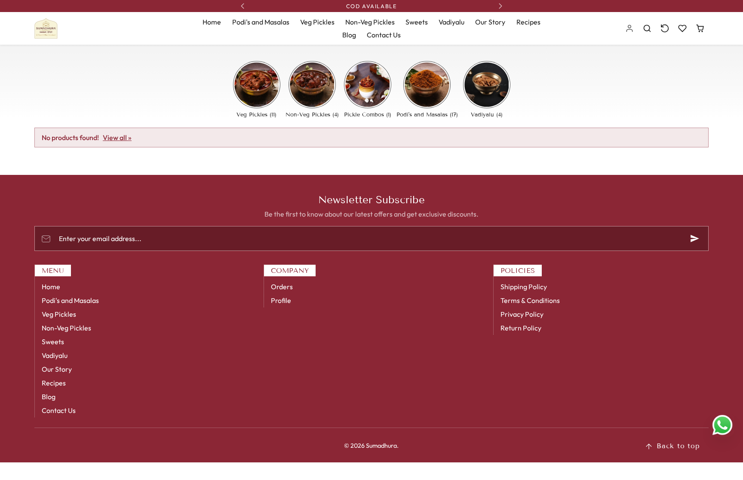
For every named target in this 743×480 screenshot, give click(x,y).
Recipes (528, 22)
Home (212, 22)
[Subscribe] (695, 238)
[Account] (630, 28)
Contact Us (384, 35)
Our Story (490, 22)
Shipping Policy (523, 286)
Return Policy (520, 328)
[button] (647, 28)
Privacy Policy (521, 314)
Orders (282, 286)
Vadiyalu (451, 22)
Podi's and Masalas (260, 22)
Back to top (678, 446)
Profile (281, 300)
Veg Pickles (317, 22)
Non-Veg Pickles (370, 22)
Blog (349, 35)
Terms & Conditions (530, 300)
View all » (117, 137)
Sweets (416, 22)
